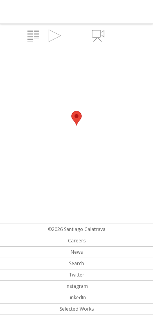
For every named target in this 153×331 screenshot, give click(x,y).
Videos (98, 35)
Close (119, 35)
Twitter (76, 274)
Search (76, 263)
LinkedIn (76, 297)
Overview (33, 35)
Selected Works (77, 309)
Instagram (77, 286)
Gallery (55, 35)
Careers (77, 240)
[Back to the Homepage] (47, 12)
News (77, 252)
